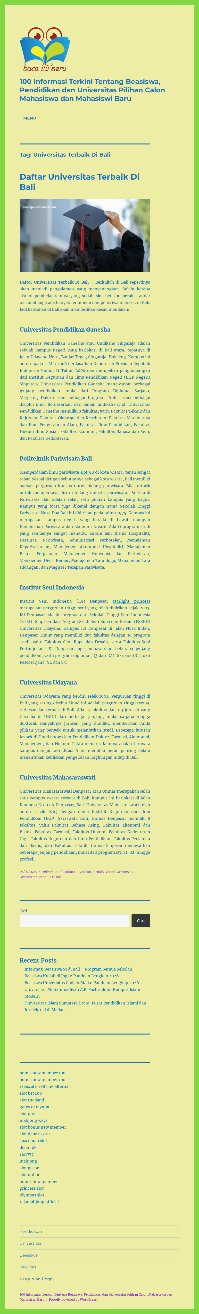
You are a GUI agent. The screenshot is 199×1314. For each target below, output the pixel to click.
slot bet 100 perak (114, 295)
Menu (30, 118)
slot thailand (32, 1100)
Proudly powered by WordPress (73, 1300)
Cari (23, 910)
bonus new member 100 (42, 1072)
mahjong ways (34, 1120)
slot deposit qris (35, 1133)
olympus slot (32, 1195)
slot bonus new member (43, 1127)
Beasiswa (29, 1255)
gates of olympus (36, 1106)
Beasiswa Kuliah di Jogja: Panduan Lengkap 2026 (72, 975)
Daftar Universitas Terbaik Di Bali (89, 872)
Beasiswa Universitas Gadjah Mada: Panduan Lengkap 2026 (82, 982)
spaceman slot (33, 1140)
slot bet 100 (31, 1093)
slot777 (26, 1154)
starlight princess (131, 601)
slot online (30, 1174)
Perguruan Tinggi (37, 1279)
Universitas (50, 872)
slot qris (27, 1113)
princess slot (32, 1188)
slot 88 (87, 472)
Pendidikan (31, 1231)
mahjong (28, 1161)
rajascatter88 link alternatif (46, 1086)
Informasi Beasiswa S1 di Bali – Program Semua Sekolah (78, 969)
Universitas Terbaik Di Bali (40, 877)
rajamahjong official (39, 1201)
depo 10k (28, 1147)
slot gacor (29, 1167)
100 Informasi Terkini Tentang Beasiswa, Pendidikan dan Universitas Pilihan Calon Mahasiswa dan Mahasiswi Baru (92, 90)
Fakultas (28, 1267)
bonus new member (39, 1181)
